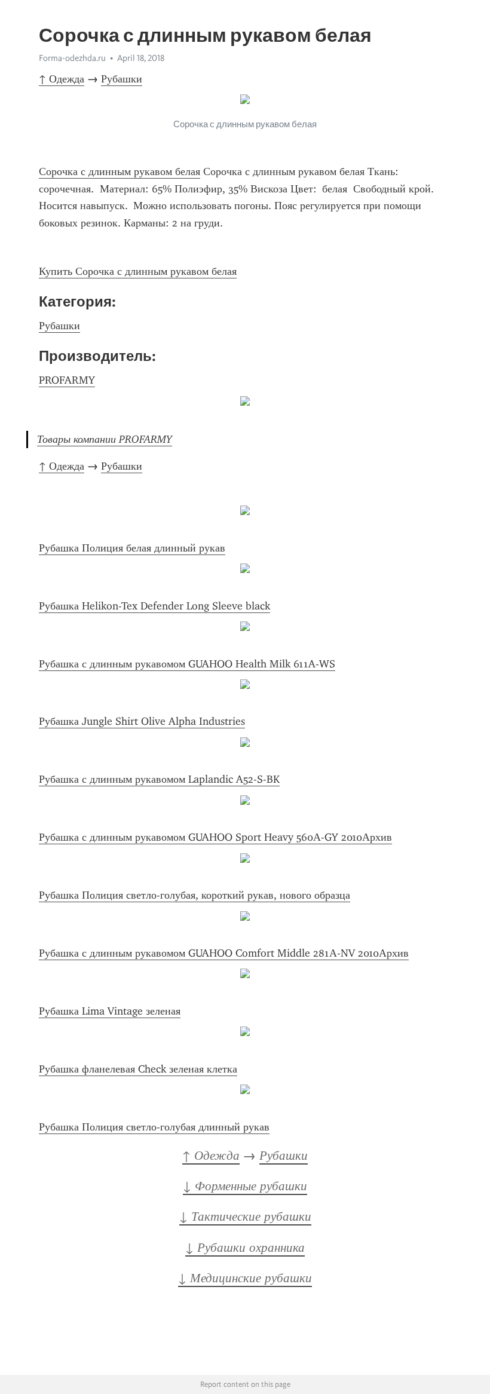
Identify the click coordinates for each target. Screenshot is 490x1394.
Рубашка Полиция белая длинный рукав (132, 547)
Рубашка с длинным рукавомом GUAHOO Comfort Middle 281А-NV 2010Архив (224, 953)
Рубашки (121, 78)
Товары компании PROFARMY (104, 439)
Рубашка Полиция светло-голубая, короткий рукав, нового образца (194, 895)
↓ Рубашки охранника (245, 1247)
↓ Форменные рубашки (245, 1186)
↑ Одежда (61, 78)
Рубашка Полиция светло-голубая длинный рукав (154, 1126)
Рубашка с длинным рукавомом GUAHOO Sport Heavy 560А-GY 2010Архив (215, 837)
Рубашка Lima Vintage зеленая (109, 1011)
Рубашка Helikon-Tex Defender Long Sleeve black (154, 605)
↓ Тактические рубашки (245, 1216)
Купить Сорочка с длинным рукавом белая (138, 271)
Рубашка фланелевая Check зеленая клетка (138, 1069)
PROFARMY (67, 380)
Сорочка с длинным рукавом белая (119, 171)
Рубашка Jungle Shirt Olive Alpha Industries (142, 721)
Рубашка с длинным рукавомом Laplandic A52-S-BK (159, 779)
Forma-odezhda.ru (72, 58)
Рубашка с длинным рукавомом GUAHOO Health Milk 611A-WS (187, 663)
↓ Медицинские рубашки (245, 1278)
